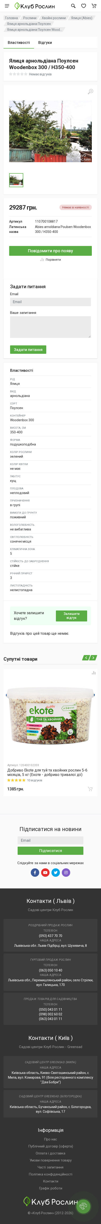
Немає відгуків (40, 74)
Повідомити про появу (50, 250)
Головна (11, 18)
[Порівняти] (93, 673)
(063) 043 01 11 (50, 1019)
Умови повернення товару (51, 1160)
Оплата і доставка (50, 1153)
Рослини (29, 18)
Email (14, 294)
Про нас (50, 1139)
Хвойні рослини (54, 18)
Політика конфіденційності (50, 1174)
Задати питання (28, 349)
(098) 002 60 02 (50, 1014)
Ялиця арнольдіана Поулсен (29, 24)
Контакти (50, 1181)
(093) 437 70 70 (50, 936)
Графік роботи (50, 1188)
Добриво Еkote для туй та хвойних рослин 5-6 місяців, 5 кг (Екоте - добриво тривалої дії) (47, 772)
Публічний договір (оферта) (50, 1146)
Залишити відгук (72, 616)
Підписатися (50, 850)
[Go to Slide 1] (16, 180)
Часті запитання (50, 1167)
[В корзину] (90, 789)
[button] (50, 131)
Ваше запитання (23, 313)
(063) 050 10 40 (50, 970)
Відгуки (45, 42)
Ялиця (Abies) (81, 18)
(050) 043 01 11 (50, 1009)
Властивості (19, 42)
